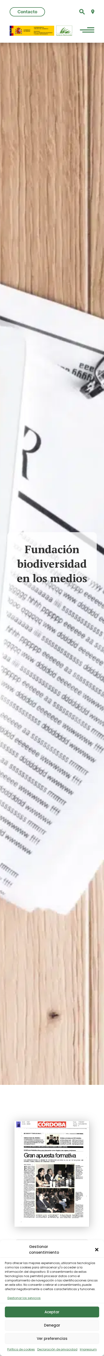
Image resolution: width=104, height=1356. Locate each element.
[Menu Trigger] (87, 30)
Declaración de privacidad (57, 1349)
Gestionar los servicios (24, 1298)
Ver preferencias (52, 1338)
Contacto (27, 11)
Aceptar (52, 1312)
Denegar (52, 1325)
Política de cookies (21, 1349)
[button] (96, 1249)
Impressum (88, 1349)
